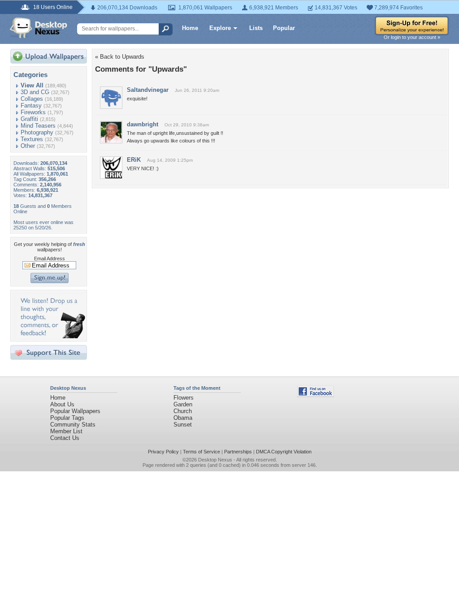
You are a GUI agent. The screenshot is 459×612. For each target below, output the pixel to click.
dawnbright (142, 124)
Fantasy (31, 105)
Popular (284, 28)
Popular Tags (67, 417)
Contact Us (64, 438)
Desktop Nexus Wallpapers (38, 27)
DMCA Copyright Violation (284, 451)
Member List (66, 431)
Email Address (49, 258)
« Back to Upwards (119, 56)
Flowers (183, 397)
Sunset (182, 424)
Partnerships (238, 451)
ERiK (134, 159)
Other (28, 145)
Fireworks (33, 112)
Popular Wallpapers (75, 411)
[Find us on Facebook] (315, 395)
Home (190, 28)
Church (182, 411)
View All (32, 85)
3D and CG (35, 92)
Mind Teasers (38, 125)
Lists (256, 28)
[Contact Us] (51, 336)
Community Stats (72, 424)
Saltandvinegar (148, 89)
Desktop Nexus (215, 459)
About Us (62, 404)
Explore (220, 28)
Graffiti (29, 119)
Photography (37, 132)
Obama (182, 417)
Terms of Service (201, 451)
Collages (32, 98)
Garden (182, 404)
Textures (32, 139)
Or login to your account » (412, 37)
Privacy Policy (163, 451)
